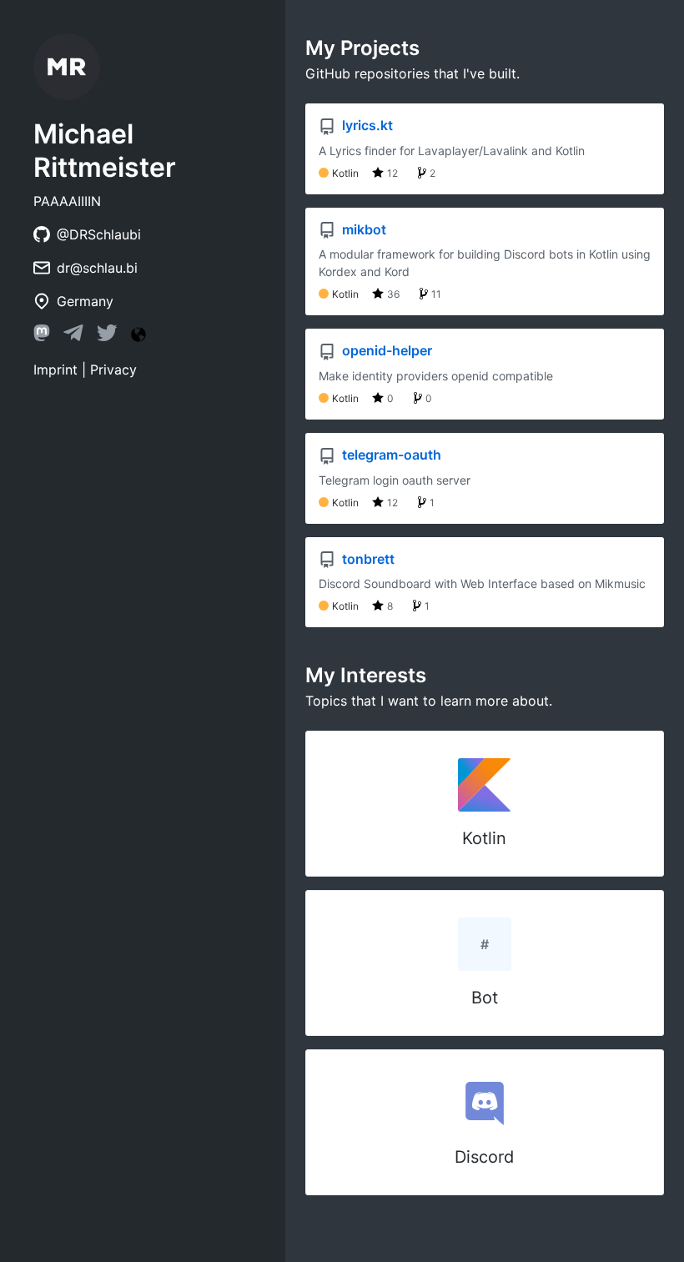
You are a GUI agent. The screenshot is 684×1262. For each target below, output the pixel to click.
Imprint (55, 369)
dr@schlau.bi (97, 267)
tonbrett (367, 559)
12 (392, 173)
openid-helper (385, 350)
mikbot (362, 229)
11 (436, 294)
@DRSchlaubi (99, 234)
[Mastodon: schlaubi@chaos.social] (41, 336)
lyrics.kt (366, 125)
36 (393, 294)
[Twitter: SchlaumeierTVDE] (107, 336)
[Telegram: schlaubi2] (73, 336)
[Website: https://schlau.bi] (138, 334)
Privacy (113, 369)
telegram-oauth (390, 454)
